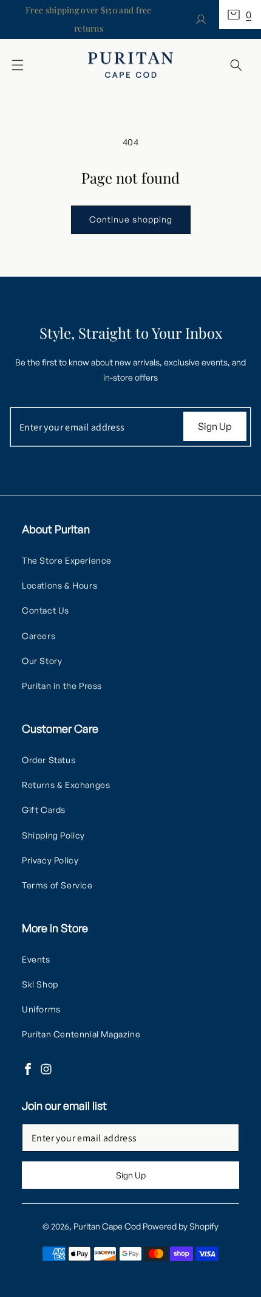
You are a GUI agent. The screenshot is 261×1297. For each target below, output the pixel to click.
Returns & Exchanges (66, 785)
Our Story (42, 660)
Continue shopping (130, 219)
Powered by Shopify (181, 1226)
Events (36, 959)
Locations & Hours (59, 585)
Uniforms (41, 1009)
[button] (240, 14)
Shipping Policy (53, 835)
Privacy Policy (50, 860)
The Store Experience (67, 560)
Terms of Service (57, 885)
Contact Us (45, 610)
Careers (38, 636)
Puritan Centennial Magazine (81, 1034)
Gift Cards (44, 809)
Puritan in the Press (62, 685)
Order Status (48, 760)
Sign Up (215, 426)
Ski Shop (40, 984)
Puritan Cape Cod (107, 1226)
